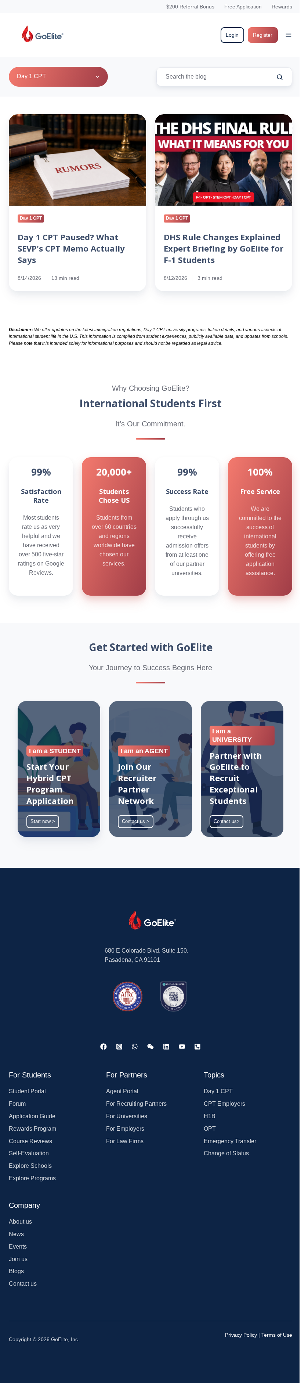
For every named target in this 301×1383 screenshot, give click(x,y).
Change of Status (226, 1153)
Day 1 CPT (218, 1091)
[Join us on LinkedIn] (166, 1046)
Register (262, 35)
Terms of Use (276, 1335)
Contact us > (135, 821)
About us (20, 1221)
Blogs (16, 1271)
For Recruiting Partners (136, 1104)
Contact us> (227, 821)
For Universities (126, 1116)
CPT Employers (224, 1104)
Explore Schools (30, 1166)
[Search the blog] (279, 77)
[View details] (103, 1046)
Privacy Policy (241, 1335)
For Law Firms (125, 1141)
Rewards (282, 7)
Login (232, 35)
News (16, 1234)
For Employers (125, 1129)
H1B (209, 1116)
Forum (17, 1104)
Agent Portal (122, 1091)
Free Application (243, 7)
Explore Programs (32, 1178)
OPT (210, 1129)
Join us (18, 1259)
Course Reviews (30, 1141)
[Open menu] (288, 35)
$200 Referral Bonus (190, 7)
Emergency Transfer (230, 1141)
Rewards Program (32, 1129)
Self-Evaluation (29, 1153)
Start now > (42, 821)
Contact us (23, 1284)
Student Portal (27, 1091)
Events (18, 1246)
